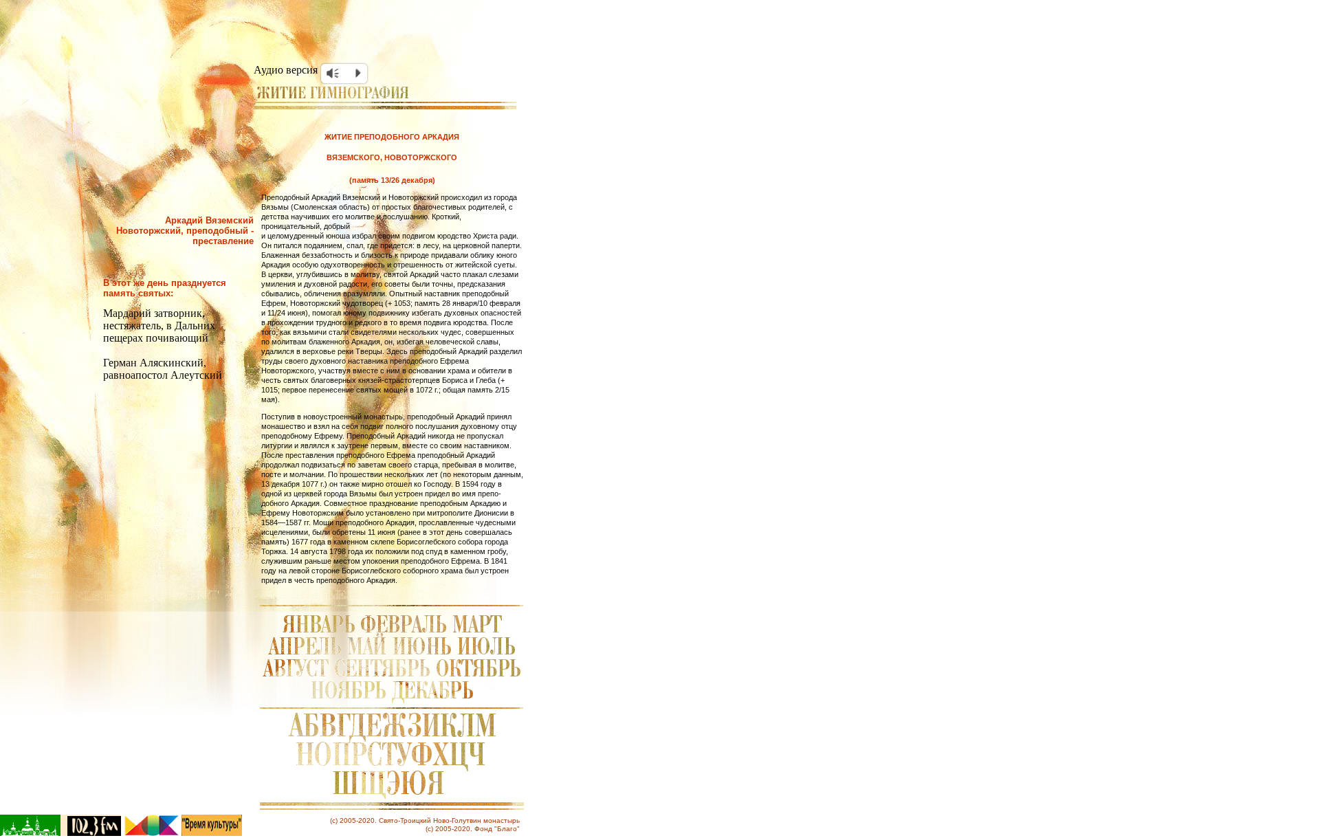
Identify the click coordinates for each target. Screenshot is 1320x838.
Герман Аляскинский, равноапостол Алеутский (162, 369)
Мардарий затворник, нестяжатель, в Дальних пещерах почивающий (159, 325)
